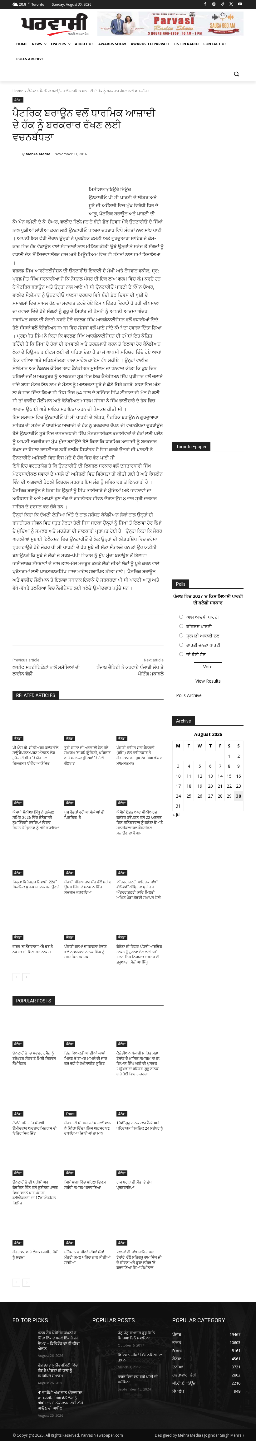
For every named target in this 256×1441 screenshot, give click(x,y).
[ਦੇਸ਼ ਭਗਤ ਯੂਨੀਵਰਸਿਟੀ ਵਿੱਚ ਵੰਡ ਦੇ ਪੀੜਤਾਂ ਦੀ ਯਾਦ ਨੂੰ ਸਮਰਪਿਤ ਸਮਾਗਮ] (23, 1370)
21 (220, 786)
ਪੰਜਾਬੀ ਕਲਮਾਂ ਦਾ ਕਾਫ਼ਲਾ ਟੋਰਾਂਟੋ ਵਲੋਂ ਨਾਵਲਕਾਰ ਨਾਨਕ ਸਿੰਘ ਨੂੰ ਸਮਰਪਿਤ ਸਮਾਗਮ (85, 951)
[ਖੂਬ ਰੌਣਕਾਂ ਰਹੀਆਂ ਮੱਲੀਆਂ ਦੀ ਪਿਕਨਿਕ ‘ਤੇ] (87, 789)
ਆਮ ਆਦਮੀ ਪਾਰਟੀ (202, 617)
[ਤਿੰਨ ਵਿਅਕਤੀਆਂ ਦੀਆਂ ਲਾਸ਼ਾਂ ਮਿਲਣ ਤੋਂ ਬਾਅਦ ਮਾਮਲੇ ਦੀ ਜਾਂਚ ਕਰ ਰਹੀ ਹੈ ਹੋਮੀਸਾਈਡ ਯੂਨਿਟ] (87, 1030)
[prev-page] (16, 977)
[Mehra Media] (16, 154)
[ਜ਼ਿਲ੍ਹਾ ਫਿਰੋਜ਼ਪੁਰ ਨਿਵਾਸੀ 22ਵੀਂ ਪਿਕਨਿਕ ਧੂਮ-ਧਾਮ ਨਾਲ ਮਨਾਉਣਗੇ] (36, 859)
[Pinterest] (86, 170)
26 (199, 796)
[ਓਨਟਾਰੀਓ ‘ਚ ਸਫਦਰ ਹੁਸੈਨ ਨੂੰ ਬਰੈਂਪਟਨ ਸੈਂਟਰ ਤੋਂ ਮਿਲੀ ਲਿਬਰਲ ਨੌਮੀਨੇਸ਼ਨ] (36, 1030)
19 (199, 786)
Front (70, 1114)
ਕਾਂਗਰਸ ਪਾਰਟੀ (199, 626)
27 (210, 796)
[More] (115, 170)
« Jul (176, 814)
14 (220, 776)
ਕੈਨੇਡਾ (31, 91)
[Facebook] (205, 4)
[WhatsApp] (100, 170)
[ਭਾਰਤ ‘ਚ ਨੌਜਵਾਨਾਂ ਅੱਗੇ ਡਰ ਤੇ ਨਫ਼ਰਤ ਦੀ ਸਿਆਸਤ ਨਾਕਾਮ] (36, 923)
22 (229, 786)
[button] (236, 74)
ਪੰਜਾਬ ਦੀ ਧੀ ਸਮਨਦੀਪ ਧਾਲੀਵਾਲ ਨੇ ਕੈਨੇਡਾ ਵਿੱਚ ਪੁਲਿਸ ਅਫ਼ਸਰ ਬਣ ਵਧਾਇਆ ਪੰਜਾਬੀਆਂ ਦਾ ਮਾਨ (87, 1128)
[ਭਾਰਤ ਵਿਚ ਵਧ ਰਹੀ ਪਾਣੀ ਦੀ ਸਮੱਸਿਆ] (103, 1381)
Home (17, 91)
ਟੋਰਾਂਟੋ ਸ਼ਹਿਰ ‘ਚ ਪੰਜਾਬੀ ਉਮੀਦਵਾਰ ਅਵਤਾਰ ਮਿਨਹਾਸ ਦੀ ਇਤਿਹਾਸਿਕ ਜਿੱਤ (34, 1128)
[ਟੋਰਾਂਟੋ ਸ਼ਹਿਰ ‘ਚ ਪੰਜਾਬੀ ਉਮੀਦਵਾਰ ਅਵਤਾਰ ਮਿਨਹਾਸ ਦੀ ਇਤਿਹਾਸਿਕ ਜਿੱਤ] (36, 1100)
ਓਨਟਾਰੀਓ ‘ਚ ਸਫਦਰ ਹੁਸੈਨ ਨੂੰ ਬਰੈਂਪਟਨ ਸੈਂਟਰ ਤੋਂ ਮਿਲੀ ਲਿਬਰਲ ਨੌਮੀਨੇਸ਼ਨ (34, 1058)
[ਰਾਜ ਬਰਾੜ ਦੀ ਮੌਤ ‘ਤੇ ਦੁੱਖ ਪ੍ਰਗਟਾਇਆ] (140, 1159)
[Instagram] (214, 4)
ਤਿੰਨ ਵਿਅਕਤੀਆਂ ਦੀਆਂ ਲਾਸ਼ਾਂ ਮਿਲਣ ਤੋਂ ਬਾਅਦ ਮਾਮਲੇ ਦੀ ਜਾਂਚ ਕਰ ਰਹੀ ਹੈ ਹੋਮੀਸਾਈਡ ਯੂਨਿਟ (85, 1058)
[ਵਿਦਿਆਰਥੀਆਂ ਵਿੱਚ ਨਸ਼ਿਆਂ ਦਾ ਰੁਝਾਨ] (103, 1359)
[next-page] (26, 977)
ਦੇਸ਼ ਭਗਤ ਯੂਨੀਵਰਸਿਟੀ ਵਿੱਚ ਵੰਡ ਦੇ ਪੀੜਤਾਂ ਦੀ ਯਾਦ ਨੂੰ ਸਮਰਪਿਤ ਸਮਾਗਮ (58, 1370)
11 (188, 776)
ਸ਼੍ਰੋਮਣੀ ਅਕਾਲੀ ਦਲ (202, 636)
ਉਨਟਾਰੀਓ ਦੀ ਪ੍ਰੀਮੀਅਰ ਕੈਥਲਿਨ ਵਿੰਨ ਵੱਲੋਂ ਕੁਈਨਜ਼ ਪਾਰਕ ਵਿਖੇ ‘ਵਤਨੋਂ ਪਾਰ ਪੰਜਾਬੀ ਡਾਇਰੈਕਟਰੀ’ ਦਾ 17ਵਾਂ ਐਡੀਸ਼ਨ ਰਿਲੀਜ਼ (35, 1192)
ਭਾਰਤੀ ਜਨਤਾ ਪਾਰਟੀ (203, 645)
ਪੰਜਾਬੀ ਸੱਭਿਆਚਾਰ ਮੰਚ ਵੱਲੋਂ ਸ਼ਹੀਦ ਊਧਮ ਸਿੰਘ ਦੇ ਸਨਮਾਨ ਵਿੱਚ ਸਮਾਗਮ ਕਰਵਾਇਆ (87, 887)
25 (188, 796)
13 (210, 776)
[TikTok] (222, 4)
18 (188, 786)
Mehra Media (38, 153)
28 (220, 796)
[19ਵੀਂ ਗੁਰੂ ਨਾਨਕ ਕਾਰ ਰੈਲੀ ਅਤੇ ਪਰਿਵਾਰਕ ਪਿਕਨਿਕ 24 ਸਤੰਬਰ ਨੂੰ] (140, 1100)
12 (199, 776)
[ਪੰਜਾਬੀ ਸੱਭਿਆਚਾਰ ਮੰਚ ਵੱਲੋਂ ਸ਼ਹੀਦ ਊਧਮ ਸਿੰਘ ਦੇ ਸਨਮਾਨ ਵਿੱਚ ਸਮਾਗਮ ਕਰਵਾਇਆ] (87, 859)
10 (178, 776)
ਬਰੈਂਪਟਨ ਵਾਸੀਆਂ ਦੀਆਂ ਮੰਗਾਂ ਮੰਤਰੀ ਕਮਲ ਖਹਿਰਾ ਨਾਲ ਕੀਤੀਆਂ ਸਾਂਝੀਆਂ (87, 1257)
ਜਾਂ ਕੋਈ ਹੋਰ (196, 654)
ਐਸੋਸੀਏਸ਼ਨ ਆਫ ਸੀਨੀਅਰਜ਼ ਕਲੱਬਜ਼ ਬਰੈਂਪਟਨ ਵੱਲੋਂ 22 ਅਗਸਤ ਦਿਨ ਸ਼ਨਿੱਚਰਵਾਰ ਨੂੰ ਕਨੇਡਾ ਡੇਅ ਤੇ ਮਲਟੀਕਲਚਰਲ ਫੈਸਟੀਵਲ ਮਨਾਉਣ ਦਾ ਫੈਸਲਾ (139, 822)
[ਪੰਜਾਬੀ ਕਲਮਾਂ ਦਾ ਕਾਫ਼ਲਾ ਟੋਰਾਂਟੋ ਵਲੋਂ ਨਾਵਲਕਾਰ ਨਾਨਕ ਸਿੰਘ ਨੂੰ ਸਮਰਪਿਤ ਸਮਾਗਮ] (87, 923)
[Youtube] (240, 4)
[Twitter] (231, 4)
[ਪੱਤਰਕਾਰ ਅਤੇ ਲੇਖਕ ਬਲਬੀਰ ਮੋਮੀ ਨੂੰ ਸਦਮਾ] (36, 1229)
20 (210, 786)
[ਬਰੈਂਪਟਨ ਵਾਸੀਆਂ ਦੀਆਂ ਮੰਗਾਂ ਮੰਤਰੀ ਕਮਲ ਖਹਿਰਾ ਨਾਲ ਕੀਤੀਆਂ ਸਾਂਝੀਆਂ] (87, 1229)
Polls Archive (189, 695)
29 (229, 796)
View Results (208, 681)
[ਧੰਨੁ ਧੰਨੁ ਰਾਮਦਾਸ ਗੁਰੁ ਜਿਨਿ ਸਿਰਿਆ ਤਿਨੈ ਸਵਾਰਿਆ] (103, 1337)
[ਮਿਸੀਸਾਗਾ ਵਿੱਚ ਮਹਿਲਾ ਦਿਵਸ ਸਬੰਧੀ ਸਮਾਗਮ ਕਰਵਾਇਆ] (87, 1159)
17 (178, 786)
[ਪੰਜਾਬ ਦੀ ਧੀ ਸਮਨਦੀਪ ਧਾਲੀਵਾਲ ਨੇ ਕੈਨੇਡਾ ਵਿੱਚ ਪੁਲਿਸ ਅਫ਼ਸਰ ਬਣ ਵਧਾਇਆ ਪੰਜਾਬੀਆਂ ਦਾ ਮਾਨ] (87, 1100)
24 (178, 796)
